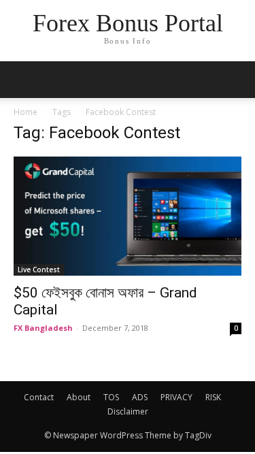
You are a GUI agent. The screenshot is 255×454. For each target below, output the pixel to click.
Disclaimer (127, 411)
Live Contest (39, 269)
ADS (140, 397)
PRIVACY (176, 397)
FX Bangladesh (43, 328)
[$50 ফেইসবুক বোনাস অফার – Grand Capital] (127, 216)
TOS (111, 397)
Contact (39, 397)
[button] (236, 79)
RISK (213, 397)
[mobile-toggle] (23, 79)
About (78, 397)
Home (25, 112)
